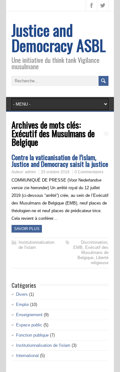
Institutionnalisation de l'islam (43, 345)
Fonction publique (32, 335)
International (27, 355)
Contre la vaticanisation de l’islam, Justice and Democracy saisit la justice (60, 160)
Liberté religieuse (99, 260)
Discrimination (94, 242)
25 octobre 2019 (55, 172)
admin (30, 172)
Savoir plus (26, 229)
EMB (78, 247)
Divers (22, 294)
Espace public (29, 325)
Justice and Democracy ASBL (59, 37)
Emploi (22, 304)
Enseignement (29, 314)
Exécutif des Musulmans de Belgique (92, 252)
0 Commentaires (89, 172)
